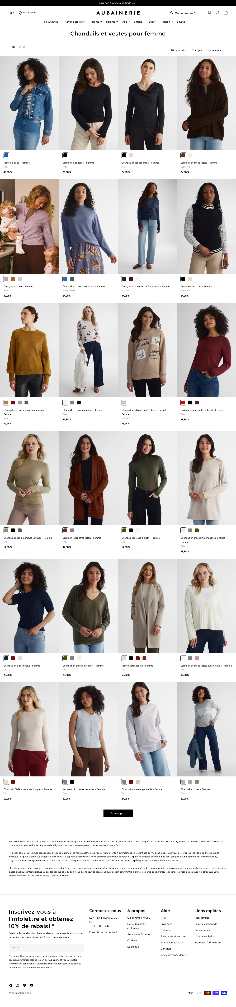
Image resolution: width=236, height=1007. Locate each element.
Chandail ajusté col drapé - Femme (140, 162)
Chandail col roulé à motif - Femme (140, 538)
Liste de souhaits (204, 936)
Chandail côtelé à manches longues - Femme (27, 789)
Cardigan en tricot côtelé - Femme (199, 162)
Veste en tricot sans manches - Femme (84, 789)
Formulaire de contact (103, 932)
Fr (10, 12)
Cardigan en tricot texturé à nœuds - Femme (145, 286)
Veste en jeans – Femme (16, 162)
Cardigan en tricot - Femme (18, 286)
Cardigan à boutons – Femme (78, 162)
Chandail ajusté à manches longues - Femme (27, 538)
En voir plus (118, 813)
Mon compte (202, 917)
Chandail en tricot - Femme (195, 789)
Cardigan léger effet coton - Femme (82, 538)
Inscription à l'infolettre (208, 942)
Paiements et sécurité (173, 936)
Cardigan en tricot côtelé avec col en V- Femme (206, 665)
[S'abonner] (80, 947)
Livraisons (166, 924)
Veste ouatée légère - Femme (137, 665)
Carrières (132, 940)
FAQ (163, 917)
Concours (166, 948)
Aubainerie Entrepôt (138, 934)
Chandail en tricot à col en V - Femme (83, 665)
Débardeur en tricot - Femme (196, 286)
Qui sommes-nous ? (138, 917)
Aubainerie (24, 993)
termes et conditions (23, 963)
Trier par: (197, 50)
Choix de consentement (174, 955)
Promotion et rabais (172, 942)
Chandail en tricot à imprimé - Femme (83, 410)
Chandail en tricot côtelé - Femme (21, 665)
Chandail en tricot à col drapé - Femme (84, 286)
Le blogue (133, 946)
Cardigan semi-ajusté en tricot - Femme (202, 410)
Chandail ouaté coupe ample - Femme (141, 789)
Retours (165, 930)
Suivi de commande (206, 924)
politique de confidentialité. (53, 963)
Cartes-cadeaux (204, 930)
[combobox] (190, 13)
